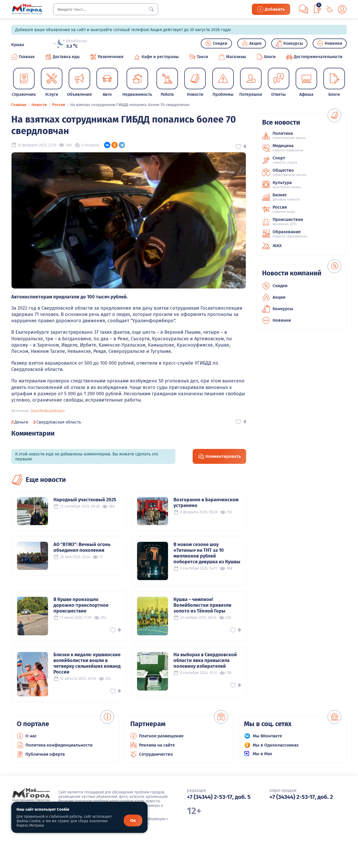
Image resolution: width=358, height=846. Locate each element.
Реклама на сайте (157, 745)
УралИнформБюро (47, 410)
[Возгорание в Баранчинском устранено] (152, 511)
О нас (31, 736)
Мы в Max (262, 753)
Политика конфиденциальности (59, 745)
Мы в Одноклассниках (276, 745)
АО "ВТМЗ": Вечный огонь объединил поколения (81, 547)
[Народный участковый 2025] (32, 511)
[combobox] (105, 9)
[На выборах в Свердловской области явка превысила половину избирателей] (152, 671)
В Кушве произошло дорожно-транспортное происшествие (81, 605)
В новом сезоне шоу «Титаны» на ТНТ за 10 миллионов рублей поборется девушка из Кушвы (206, 553)
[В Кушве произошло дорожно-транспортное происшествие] (32, 616)
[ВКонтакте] (107, 145)
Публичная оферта (45, 754)
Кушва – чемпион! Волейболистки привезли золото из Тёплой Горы (202, 605)
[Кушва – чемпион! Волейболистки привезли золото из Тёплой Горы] (152, 616)
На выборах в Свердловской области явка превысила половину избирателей (205, 660)
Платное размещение (161, 736)
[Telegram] (122, 145)
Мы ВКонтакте (267, 736)
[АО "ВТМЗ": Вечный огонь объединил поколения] (32, 556)
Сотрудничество (156, 754)
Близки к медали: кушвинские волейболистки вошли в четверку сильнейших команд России (87, 663)
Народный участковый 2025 (84, 500)
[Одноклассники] (114, 145)
